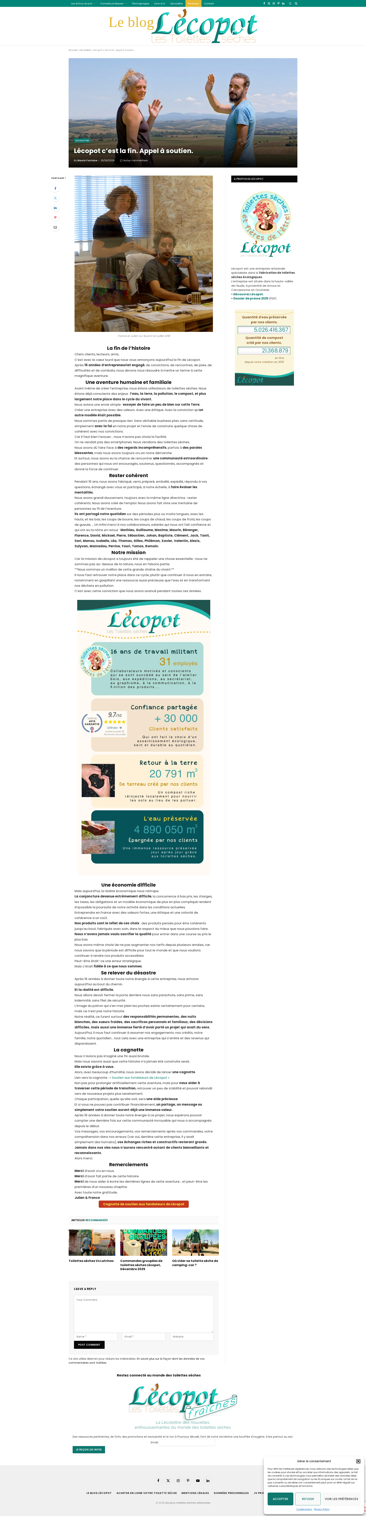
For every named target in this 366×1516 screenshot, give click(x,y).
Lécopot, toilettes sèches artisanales (187, 1503)
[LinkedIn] (55, 208)
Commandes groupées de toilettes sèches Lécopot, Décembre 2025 (141, 1265)
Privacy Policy (322, 1509)
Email (154, 1442)
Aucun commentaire (135, 160)
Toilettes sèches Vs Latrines (91, 1261)
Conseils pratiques (112, 3)
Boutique (193, 3)
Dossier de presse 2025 (250, 298)
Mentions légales (195, 1493)
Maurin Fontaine (87, 160)
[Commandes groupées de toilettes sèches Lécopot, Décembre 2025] (143, 1242)
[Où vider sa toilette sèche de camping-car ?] (195, 1242)
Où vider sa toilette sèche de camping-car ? (195, 1263)
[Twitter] (55, 198)
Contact (209, 3)
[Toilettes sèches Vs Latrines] (92, 1242)
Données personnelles (231, 1493)
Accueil (73, 50)
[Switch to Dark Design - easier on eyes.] (290, 3)
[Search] (295, 3)
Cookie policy (304, 1509)
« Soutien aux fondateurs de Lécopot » (139, 1077)
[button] (358, 1461)
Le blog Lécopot (99, 1493)
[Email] (55, 227)
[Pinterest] (55, 217)
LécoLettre (176, 3)
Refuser (308, 1499)
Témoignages (140, 3)
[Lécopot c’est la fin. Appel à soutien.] (183, 113)
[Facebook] (55, 188)
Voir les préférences (341, 1499)
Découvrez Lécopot (248, 294)
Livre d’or (159, 3)
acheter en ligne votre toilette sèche (146, 1493)
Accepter (280, 1499)
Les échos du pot (81, 3)
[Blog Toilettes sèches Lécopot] (182, 26)
